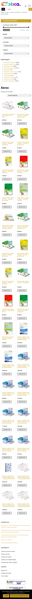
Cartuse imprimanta (9, 81)
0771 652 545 (8, 540)
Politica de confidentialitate (8, 559)
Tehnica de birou (15, 12)
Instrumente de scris (9, 68)
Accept (6, 595)
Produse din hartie (9, 73)
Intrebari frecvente (6, 573)
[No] (29, 594)
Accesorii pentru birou (10, 64)
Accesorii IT (7, 70)
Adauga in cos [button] (6, 123)
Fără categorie (8, 75)
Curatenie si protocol (9, 77)
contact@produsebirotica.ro (11, 542)
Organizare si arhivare (10, 62)
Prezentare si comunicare (11, 71)
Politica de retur (5, 554)
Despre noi (4, 570)
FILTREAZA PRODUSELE (10, 21)
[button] (16, 20)
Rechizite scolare (8, 66)
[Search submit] (30, 9)
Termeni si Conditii (6, 557)
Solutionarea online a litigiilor (9, 562)
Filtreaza (6, 30)
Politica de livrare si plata (8, 551)
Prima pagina (5, 12)
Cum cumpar (4, 576)
